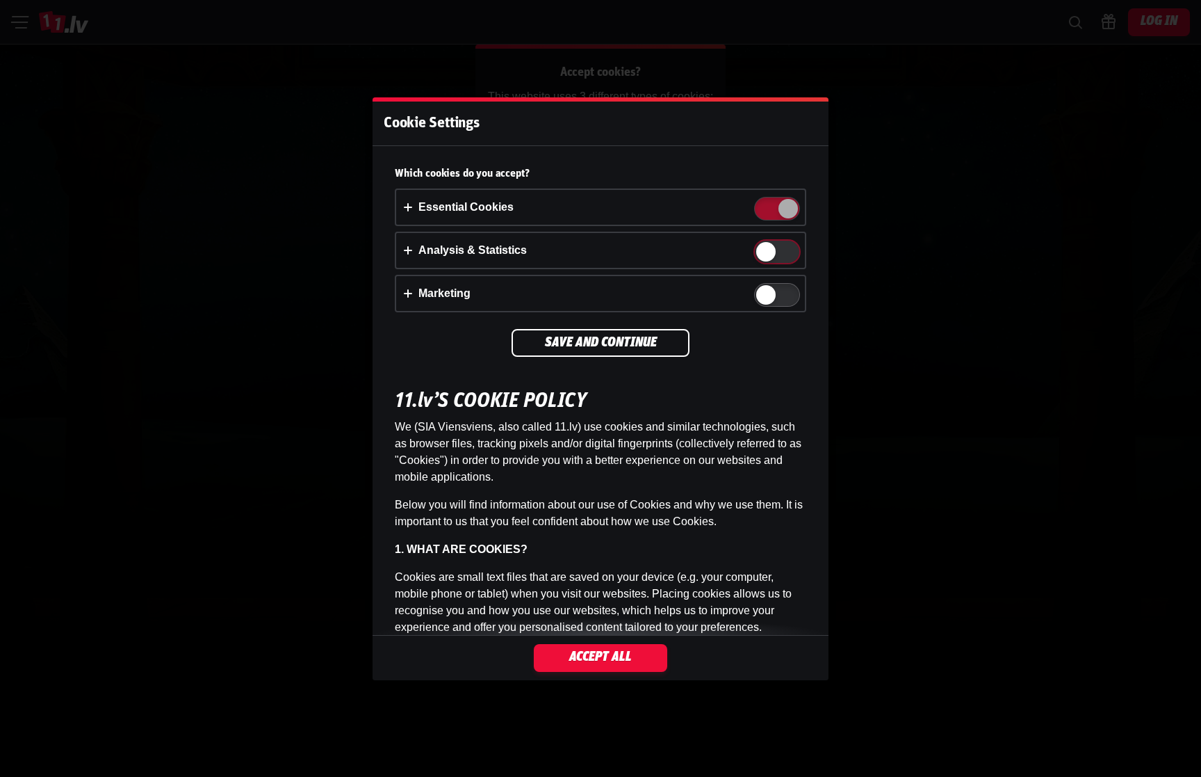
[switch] (787, 209)
